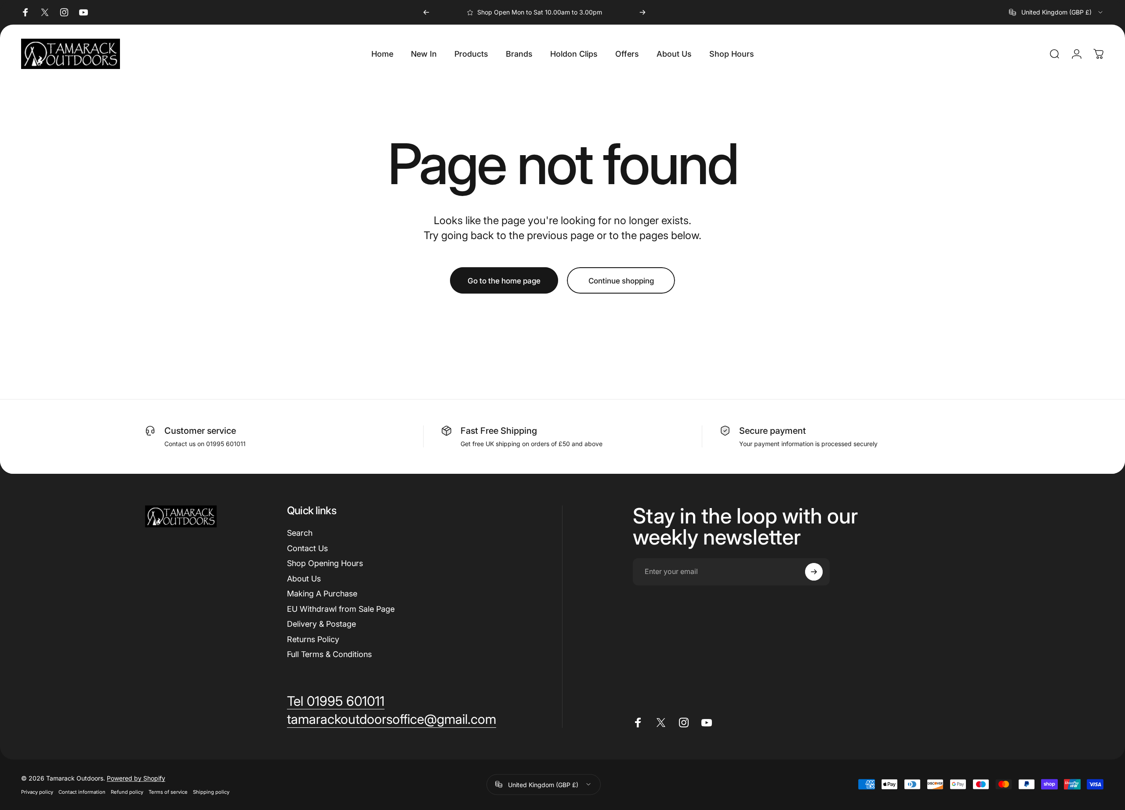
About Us (304, 578)
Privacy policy (37, 791)
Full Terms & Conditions (329, 654)
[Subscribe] (814, 572)
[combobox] (1056, 12)
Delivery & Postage (321, 623)
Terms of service (168, 791)
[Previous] (426, 12)
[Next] (642, 12)
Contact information (81, 791)
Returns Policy (313, 639)
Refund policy (127, 791)
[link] (336, 701)
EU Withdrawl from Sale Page (341, 609)
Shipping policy (211, 791)
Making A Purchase (322, 593)
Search (299, 533)
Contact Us (307, 548)
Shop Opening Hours (325, 563)
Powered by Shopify (136, 777)
